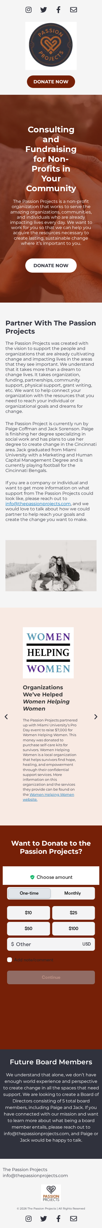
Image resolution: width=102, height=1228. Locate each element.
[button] (6, 716)
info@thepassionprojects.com (38, 503)
